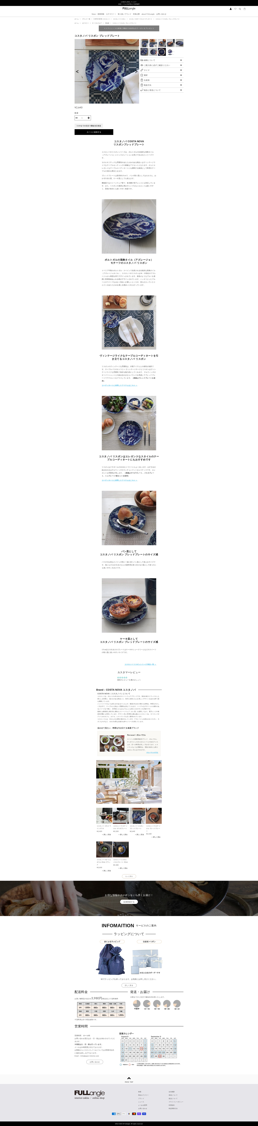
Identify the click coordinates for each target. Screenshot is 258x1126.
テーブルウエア (97, 23)
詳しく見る (129, 985)
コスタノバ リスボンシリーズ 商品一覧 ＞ (140, 664)
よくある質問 (142, 1105)
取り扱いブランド (124, 14)
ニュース (141, 1102)
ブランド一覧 (86, 19)
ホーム (77, 19)
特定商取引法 (173, 1108)
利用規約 (172, 1105)
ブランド (141, 1098)
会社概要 (172, 1092)
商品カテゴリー (143, 1095)
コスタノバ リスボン (119, 19)
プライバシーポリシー (176, 1102)
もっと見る (129, 876)
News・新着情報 (98, 14)
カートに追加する (94, 132)
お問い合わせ (161, 14)
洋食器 (107, 23)
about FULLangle (148, 14)
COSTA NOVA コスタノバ (102, 19)
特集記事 (136, 14)
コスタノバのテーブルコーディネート (141, 19)
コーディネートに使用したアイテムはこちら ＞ (119, 385)
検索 (139, 1092)
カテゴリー (110, 14)
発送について (173, 1095)
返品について (173, 1098)
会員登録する (129, 902)
